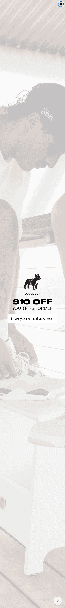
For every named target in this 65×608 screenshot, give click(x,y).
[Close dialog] (61, 4)
